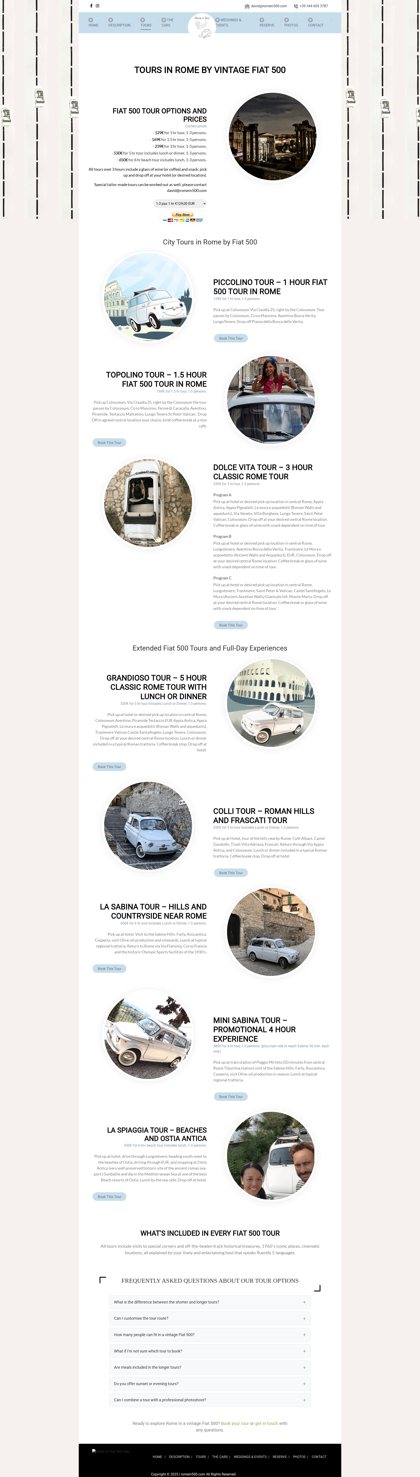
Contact (316, 25)
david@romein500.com (269, 6)
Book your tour (235, 1423)
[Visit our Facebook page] (91, 6)
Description (119, 25)
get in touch (266, 1423)
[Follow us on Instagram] (97, 6)
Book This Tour (231, 338)
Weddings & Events (228, 22)
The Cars (167, 22)
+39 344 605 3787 (314, 6)
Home (93, 25)
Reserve (267, 25)
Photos (291, 25)
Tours (146, 25)
